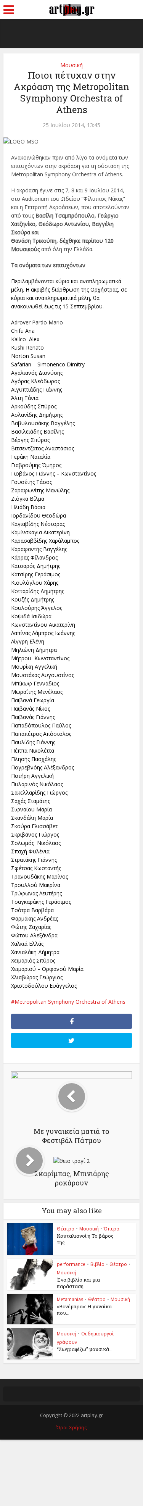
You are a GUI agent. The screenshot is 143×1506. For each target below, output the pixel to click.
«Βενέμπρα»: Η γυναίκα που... (84, 1309)
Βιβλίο (97, 1264)
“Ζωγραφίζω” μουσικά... (84, 1349)
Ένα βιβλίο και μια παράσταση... (78, 1283)
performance (71, 1264)
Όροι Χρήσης (71, 1427)
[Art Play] (72, 8)
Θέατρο (65, 1228)
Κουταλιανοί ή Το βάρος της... (85, 1239)
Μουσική (71, 65)
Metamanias (70, 1299)
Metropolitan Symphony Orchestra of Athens (69, 1001)
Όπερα (111, 1228)
